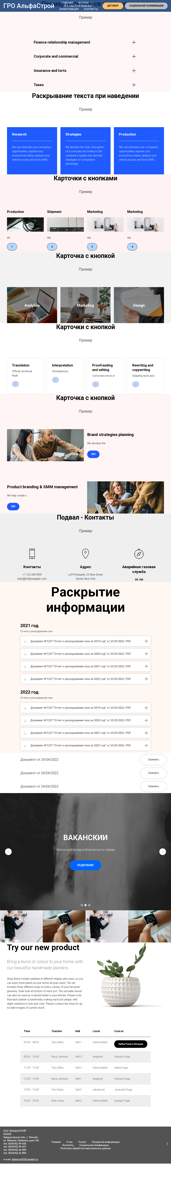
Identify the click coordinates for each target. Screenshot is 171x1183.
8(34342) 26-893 (17, 1149)
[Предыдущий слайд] (8, 851)
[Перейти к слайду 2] (85, 905)
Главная (67, 2)
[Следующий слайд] (162, 851)
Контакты (91, 9)
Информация (69, 9)
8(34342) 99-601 (17, 1146)
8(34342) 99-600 (17, 1143)
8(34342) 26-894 (17, 1153)
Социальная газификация (94, 1145)
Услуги (82, 1142)
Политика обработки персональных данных (85, 1148)
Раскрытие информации (106, 1142)
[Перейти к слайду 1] (82, 905)
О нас (69, 1142)
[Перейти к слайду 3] (89, 905)
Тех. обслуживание (78, 6)
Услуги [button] (83, 2)
